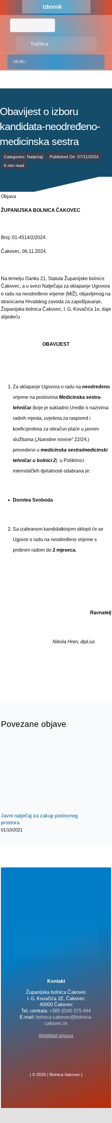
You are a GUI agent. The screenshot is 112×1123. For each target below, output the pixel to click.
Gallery (50, 774)
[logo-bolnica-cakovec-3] (31, 673)
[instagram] (65, 1061)
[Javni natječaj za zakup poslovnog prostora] (45, 774)
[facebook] (46, 1061)
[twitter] (56, 1061)
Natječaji (35, 156)
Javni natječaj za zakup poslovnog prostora (40, 774)
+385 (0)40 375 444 (70, 1010)
